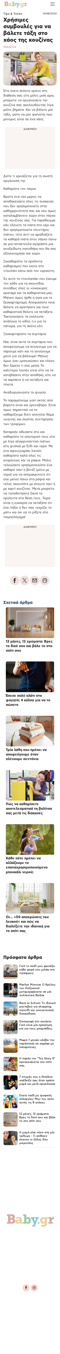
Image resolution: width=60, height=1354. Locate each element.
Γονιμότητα (17, 1235)
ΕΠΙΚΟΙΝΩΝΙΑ (15, 1320)
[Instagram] (34, 1287)
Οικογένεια (17, 1249)
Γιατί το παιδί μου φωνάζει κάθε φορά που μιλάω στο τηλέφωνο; (37, 970)
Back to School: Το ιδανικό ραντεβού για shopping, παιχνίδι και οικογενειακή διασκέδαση (37, 1008)
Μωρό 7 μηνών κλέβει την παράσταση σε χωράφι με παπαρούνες (37, 1044)
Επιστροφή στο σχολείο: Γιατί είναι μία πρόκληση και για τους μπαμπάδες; (35, 1025)
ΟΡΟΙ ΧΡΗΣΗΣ (32, 1310)
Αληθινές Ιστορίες (23, 1256)
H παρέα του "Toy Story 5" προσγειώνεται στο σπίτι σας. (37, 1062)
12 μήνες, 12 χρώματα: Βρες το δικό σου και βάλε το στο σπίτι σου (37, 1117)
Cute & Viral (18, 1264)
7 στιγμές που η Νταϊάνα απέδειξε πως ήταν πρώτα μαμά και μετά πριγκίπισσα (37, 1080)
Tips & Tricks (12, 13)
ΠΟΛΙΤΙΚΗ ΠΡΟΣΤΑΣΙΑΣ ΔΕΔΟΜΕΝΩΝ (29, 1315)
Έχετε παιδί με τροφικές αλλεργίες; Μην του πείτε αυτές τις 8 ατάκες (36, 1099)
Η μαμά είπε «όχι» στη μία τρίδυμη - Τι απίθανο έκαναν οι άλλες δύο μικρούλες (36, 1137)
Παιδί (39, 1242)
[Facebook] (26, 1287)
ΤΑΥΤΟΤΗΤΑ (13, 1310)
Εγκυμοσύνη (18, 1242)
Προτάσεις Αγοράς (24, 1271)
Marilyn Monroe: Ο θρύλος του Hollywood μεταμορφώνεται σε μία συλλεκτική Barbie (37, 990)
